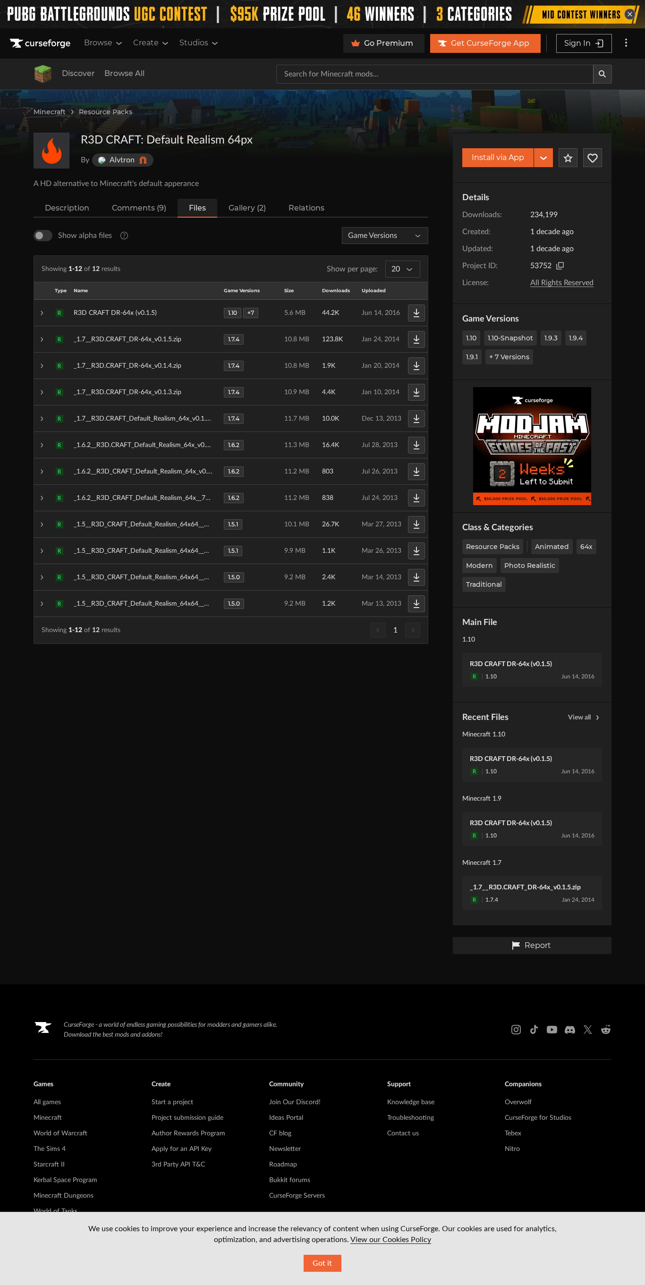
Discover (78, 73)
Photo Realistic (529, 565)
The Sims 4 (50, 1149)
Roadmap (283, 1164)
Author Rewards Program (188, 1133)
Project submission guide (187, 1118)
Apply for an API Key (182, 1149)
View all (579, 717)
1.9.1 (472, 357)
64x (586, 546)
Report (538, 945)
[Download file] (416, 312)
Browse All (124, 73)
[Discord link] (570, 1029)
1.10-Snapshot (510, 338)
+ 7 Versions (509, 357)
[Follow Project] (592, 157)
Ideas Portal (286, 1118)
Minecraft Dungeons (63, 1195)
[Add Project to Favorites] (568, 157)
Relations (306, 207)
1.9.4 (576, 338)
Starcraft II (49, 1164)
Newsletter (285, 1149)
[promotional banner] (322, 14)
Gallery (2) (247, 207)
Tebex (513, 1133)
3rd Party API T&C (178, 1164)
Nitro (512, 1149)
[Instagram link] (516, 1029)
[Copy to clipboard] (560, 266)
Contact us (403, 1133)
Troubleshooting (410, 1118)
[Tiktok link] (534, 1029)
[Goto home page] (41, 43)
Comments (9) (139, 207)
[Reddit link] (605, 1029)
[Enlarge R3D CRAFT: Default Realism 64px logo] (51, 151)
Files (197, 207)
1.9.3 (551, 338)
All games (47, 1102)
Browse (98, 42)
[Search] (602, 74)
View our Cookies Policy (390, 1239)
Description (67, 207)
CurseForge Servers (297, 1195)
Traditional (484, 584)
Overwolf (518, 1102)
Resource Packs (105, 112)
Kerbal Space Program (65, 1180)
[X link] (588, 1029)
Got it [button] (322, 1263)
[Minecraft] (43, 74)
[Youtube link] (552, 1029)
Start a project (172, 1102)
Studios (193, 42)
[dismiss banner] (630, 14)
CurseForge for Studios (538, 1118)
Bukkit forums (289, 1180)
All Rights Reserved (562, 283)
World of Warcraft (60, 1133)
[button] (231, 313)
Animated (552, 546)
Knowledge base (410, 1102)
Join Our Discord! (295, 1102)
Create (146, 42)
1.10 (471, 338)
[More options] (626, 43)
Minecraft (50, 112)
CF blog (280, 1133)
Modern (479, 565)
